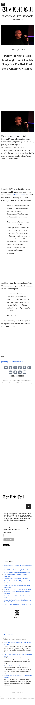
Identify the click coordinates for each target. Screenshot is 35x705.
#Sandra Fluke (15, 383)
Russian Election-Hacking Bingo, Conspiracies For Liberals (17, 582)
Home (8, 696)
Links (1, 701)
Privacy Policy (31, 698)
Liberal (21, 696)
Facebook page (20, 194)
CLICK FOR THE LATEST (18, 20)
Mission (16, 696)
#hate (10, 380)
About (12, 696)
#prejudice (28, 380)
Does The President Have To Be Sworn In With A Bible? (17, 643)
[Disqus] (17, 416)
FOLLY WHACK (8, 634)
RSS (5, 701)
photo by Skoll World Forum (12, 361)
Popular (25, 698)
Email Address (8, 532)
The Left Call (20, 692)
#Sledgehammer (24, 383)
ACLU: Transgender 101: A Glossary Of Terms (17, 604)
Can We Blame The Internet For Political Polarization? (15, 575)
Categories (19, 698)
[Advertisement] (17, 90)
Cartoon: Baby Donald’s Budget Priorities (16, 579)
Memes (31, 696)
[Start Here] (3, 696)
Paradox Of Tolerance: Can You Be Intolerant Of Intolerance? (18, 676)
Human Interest (17, 376)
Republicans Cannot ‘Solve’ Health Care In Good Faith (18, 597)
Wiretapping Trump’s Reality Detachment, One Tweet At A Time (17, 601)
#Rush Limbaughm (6, 383)
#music (14, 380)
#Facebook (5, 380)
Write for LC (13, 698)
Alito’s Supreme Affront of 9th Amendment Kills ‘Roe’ (18, 566)
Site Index (9, 701)
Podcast (2, 698)
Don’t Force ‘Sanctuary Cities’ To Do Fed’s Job (17, 589)
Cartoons (26, 696)
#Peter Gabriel (20, 380)
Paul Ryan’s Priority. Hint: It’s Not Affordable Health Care (17, 586)
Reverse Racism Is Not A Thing (13, 666)
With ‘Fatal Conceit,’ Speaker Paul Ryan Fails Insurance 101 (17, 592)
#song (30, 383)
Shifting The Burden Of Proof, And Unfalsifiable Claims (18, 655)
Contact (7, 698)
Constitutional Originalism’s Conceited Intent (17, 572)
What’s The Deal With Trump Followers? (16, 570)
